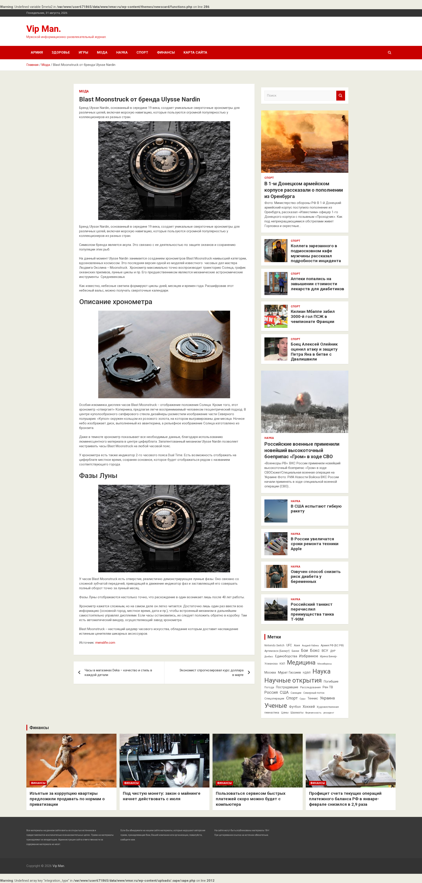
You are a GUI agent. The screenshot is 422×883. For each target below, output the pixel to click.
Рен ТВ (328, 687)
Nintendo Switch (274, 645)
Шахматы (297, 712)
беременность (313, 712)
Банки (295, 650)
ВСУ (325, 651)
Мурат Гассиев (289, 672)
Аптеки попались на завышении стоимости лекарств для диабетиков (317, 283)
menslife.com (105, 643)
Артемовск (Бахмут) (277, 650)
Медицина (301, 662)
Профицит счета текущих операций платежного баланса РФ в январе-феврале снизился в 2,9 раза (345, 799)
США (284, 692)
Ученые (275, 705)
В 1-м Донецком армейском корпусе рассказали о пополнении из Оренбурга (303, 190)
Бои (304, 650)
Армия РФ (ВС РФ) (332, 645)
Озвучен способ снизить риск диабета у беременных (316, 576)
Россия (271, 692)
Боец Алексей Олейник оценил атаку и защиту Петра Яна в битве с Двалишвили (314, 352)
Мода (102, 52)
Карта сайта (195, 52)
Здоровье (61, 52)
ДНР (332, 650)
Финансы (166, 52)
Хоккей (309, 707)
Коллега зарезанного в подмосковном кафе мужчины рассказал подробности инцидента (316, 253)
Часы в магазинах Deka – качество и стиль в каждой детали (118, 672)
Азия (297, 645)
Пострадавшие (287, 687)
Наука (122, 52)
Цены (285, 712)
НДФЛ (307, 672)
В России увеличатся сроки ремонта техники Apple (314, 543)
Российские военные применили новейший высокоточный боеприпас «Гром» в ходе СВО (301, 450)
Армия (37, 52)
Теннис (312, 698)
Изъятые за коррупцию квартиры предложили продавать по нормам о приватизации (67, 799)
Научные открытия (293, 680)
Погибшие (331, 681)
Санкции (296, 692)
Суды (303, 698)
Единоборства (286, 656)
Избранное (308, 656)
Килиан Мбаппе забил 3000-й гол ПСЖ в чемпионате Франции (313, 316)
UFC (289, 645)
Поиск (340, 96)
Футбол (295, 707)
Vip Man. (43, 29)
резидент (328, 712)
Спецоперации (274, 698)
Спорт (142, 52)
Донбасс (268, 656)
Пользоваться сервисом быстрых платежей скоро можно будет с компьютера (251, 799)
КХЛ (282, 663)
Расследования (310, 687)
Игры (83, 52)
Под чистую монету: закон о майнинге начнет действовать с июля (161, 796)
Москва (270, 672)
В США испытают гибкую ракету (316, 509)
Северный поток (313, 692)
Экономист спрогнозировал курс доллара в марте (211, 672)
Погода (269, 687)
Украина (327, 698)
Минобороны (324, 663)
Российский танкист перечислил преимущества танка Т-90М (312, 612)
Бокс (315, 650)
